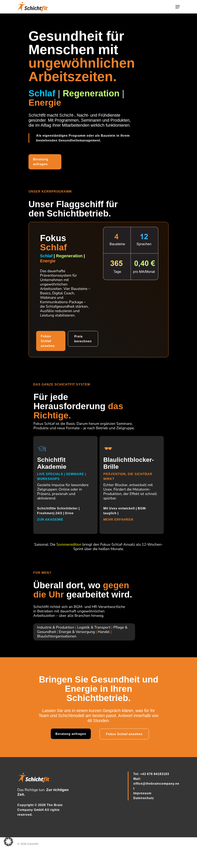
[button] (177, 7)
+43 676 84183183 (154, 774)
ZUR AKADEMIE (50, 519)
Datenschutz (143, 798)
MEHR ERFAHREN (118, 519)
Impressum (142, 793)
